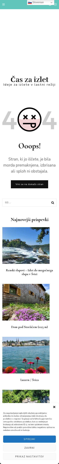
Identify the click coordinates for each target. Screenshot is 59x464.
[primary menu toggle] (4, 4)
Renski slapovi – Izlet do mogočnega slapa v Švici (29, 272)
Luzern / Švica (29, 380)
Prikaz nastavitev (29, 456)
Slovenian (38, 2)
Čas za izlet (30, 79)
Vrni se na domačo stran (29, 184)
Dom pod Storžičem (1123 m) (29, 327)
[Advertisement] (29, 40)
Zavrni (29, 447)
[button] (54, 407)
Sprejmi (29, 439)
